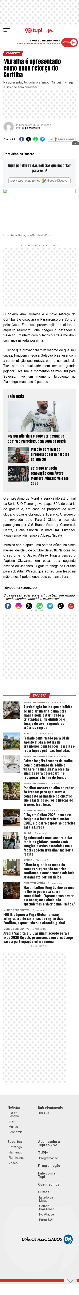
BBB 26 (44, 1113)
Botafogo (15, 1147)
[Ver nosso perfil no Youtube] (71, 608)
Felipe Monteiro (30, 127)
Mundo (13, 1127)
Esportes (15, 1142)
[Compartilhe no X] (28, 140)
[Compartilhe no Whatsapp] (35, 140)
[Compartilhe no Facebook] (21, 140)
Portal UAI (46, 1220)
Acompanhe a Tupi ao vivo (49, 1143)
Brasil (12, 1121)
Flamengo (15, 1152)
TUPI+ (43, 1153)
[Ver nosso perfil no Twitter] (29, 608)
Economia (16, 1132)
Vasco (13, 1163)
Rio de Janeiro (14, 1114)
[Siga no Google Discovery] (61, 140)
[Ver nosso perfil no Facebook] (8, 608)
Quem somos (48, 1184)
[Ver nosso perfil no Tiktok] (61, 608)
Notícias (14, 1107)
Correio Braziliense (46, 1207)
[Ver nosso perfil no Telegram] (50, 608)
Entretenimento (50, 1107)
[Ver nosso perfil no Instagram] (18, 608)
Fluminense (16, 1158)
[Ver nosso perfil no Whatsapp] (39, 608)
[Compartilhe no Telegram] (42, 140)
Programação (48, 1158)
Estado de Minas (46, 1199)
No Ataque (46, 1214)
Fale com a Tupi (46, 1175)
